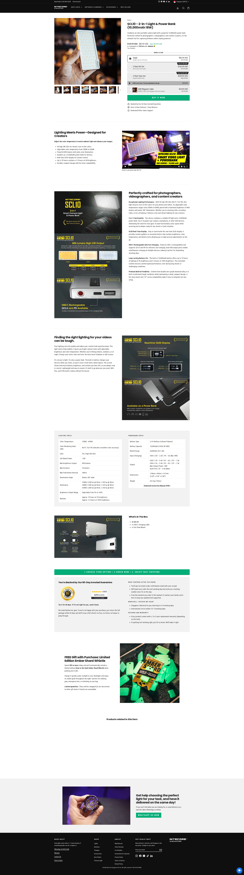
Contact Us (57, 856)
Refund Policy (119, 864)
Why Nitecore (119, 843)
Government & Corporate (122, 854)
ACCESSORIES (111, 7)
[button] (158, 58)
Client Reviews (119, 847)
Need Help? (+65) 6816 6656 (62, 1)
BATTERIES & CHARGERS (93, 7)
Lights (96, 843)
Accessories (98, 854)
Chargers (97, 850)
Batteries (97, 847)
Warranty (57, 853)
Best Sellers (126, 7)
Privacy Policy (119, 857)
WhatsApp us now (148, 815)
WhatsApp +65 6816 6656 (61, 849)
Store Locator (58, 860)
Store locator (77, 1)
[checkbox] (158, 90)
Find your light (98, 860)
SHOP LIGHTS (76, 7)
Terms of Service (120, 860)
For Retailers (118, 850)
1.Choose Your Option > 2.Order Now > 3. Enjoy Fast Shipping (122, 572)
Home (129, 20)
